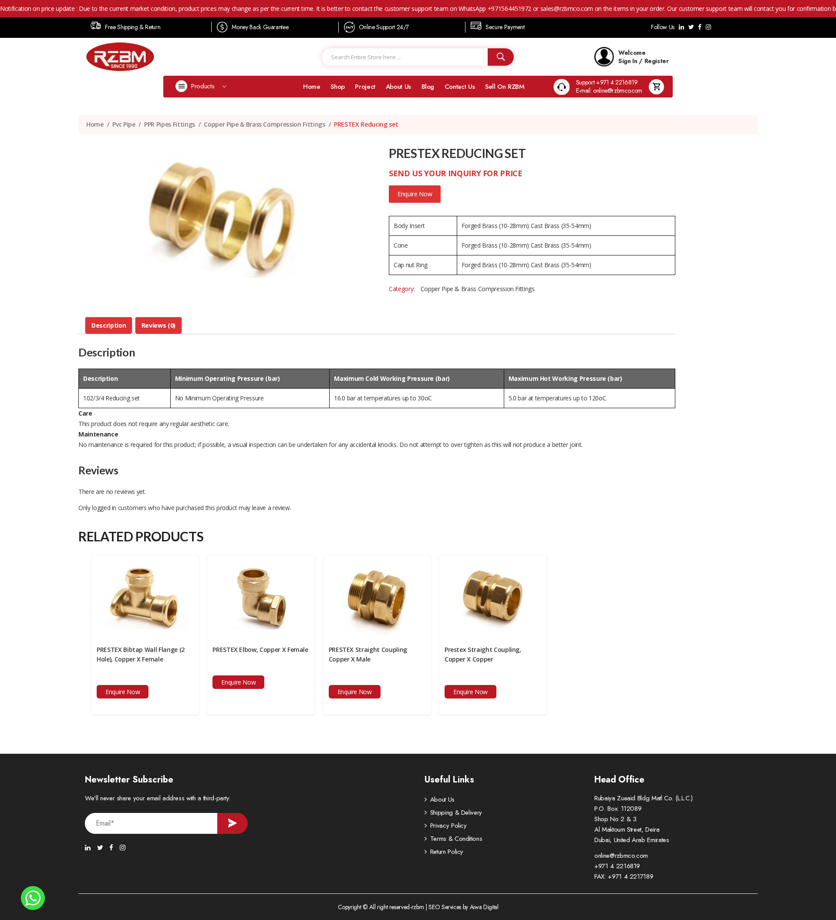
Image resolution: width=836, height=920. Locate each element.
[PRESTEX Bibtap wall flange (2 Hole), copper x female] (145, 596)
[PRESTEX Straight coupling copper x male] (377, 596)
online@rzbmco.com (621, 855)
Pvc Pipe (123, 124)
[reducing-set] (221, 212)
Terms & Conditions (456, 838)
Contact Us (460, 86)
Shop (337, 86)
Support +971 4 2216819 (607, 82)
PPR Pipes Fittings (169, 124)
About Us (398, 86)
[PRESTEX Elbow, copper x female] (260, 596)
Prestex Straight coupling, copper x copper (483, 654)
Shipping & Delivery (456, 812)
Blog (428, 86)
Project (365, 86)
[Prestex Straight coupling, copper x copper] (492, 596)
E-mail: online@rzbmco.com (609, 91)
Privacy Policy (448, 825)
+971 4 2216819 (617, 866)
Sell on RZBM (505, 86)
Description (108, 325)
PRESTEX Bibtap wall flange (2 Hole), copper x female (141, 654)
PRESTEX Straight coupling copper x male (368, 654)
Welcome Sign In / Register (643, 56)
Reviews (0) (158, 325)
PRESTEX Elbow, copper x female (260, 649)
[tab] (108, 325)
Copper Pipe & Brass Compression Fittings (264, 124)
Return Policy (446, 851)
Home (311, 86)
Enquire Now (415, 194)
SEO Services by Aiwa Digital (463, 907)
